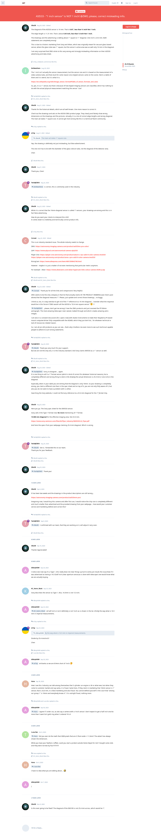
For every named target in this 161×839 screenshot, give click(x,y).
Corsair (36, 291)
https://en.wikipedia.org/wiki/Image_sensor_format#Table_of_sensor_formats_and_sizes (64, 82)
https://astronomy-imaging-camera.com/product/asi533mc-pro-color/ (62, 246)
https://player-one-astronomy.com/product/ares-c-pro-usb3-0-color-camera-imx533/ (63, 257)
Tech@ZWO (38, 308)
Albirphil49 (39, 633)
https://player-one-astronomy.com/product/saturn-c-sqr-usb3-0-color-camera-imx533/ (73, 255)
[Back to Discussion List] (3, 3)
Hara (35, 712)
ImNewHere (38, 187)
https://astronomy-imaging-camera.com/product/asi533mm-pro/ (56, 497)
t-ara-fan (37, 766)
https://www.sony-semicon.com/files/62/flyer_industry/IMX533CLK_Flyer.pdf (60, 421)
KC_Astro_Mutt (39, 611)
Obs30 (37, 138)
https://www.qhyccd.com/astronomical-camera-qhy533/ (56, 250)
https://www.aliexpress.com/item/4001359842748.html (61, 261)
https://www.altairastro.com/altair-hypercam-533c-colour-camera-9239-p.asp (75, 270)
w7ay (36, 663)
